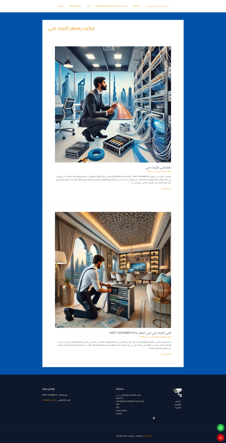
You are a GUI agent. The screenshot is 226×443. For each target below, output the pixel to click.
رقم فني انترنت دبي (158, 167)
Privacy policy (75, 6)
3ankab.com (147, 435)
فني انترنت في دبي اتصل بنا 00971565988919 (140, 333)
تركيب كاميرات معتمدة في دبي (157, 6)
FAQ (88, 6)
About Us (136, 6)
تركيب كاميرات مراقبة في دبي (159, 336)
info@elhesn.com (49, 400)
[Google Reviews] (154, 418)
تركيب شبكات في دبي (162, 171)
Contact (61, 6)
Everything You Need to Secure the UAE (111, 6)
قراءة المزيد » (165, 188)
